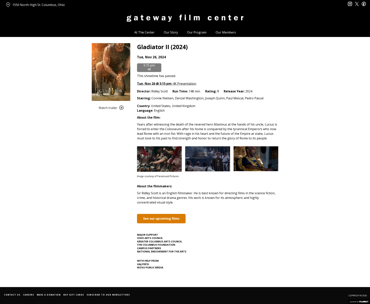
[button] (151, 57)
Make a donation (49, 294)
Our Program (196, 32)
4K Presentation (166, 83)
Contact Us (12, 294)
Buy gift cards (73, 294)
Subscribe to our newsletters (108, 294)
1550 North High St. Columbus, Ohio (38, 5)
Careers (28, 294)
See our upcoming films (161, 218)
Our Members (226, 32)
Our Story (171, 32)
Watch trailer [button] (108, 108)
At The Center (144, 32)
